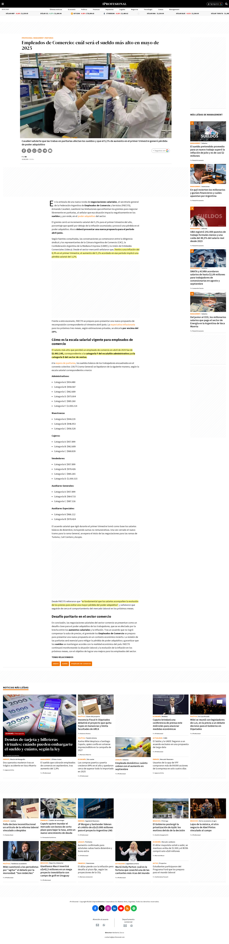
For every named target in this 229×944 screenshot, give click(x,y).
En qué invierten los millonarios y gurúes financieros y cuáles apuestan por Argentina (207, 193)
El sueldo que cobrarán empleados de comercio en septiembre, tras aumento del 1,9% (57, 765)
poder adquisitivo (86, 216)
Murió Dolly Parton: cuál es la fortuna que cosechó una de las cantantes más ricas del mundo (132, 870)
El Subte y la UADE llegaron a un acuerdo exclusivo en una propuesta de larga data (171, 744)
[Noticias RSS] (127, 908)
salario (56, 663)
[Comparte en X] (29, 151)
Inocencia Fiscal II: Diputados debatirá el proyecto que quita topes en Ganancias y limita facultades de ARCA (94, 724)
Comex (160, 9)
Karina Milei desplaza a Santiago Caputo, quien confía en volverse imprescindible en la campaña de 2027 (94, 746)
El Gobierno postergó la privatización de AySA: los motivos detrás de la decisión (169, 827)
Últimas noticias (56, 9)
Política (84, 9)
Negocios (134, 9)
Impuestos (109, 9)
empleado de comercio (81, 663)
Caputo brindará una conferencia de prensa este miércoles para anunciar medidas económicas (167, 724)
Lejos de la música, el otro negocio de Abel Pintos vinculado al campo (204, 827)
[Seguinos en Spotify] (134, 908)
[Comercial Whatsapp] (131, 925)
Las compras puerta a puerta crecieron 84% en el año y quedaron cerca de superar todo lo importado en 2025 (96, 767)
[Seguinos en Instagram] (108, 908)
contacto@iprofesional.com (115, 937)
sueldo (65, 663)
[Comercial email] (125, 925)
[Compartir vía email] (50, 151)
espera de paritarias (65, 363)
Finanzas (96, 9)
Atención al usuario (100, 919)
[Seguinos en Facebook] (95, 908)
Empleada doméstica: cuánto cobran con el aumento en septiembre (131, 766)
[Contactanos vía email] (97, 925)
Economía (71, 9)
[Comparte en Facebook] (24, 151)
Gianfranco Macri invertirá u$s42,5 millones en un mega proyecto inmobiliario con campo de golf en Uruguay (56, 871)
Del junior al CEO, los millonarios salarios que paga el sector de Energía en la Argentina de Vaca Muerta (208, 322)
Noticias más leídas (16, 687)
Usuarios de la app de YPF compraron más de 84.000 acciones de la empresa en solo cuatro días (170, 765)
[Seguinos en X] (102, 908)
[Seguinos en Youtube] (121, 908)
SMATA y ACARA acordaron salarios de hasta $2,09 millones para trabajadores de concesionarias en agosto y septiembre (207, 277)
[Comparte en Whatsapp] (34, 151)
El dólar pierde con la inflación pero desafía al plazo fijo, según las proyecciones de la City (96, 869)
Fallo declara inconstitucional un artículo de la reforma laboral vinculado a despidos (21, 827)
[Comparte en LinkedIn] (39, 151)
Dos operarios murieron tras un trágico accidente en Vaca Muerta (19, 764)
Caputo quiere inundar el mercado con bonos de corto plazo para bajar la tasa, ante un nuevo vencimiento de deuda (57, 828)
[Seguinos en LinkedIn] (114, 908)
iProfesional (27, 38)
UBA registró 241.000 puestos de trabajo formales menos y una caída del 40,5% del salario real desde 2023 (208, 236)
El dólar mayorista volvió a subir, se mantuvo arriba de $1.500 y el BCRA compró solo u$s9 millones (170, 848)
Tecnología (148, 9)
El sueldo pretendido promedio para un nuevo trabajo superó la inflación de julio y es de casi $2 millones (207, 151)
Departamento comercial (128, 920)
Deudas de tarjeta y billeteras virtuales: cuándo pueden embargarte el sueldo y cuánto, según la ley (39, 744)
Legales (122, 9)
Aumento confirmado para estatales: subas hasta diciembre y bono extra (95, 848)
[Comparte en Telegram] (45, 151)
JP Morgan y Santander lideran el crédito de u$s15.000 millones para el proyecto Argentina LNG (95, 827)
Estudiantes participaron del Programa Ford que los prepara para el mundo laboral (168, 869)
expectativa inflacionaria (122, 324)
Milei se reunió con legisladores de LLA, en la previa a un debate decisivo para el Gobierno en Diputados (207, 724)
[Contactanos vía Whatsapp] (103, 925)
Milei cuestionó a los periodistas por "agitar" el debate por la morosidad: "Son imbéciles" (20, 870)
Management (174, 9)
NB (26, 157)
